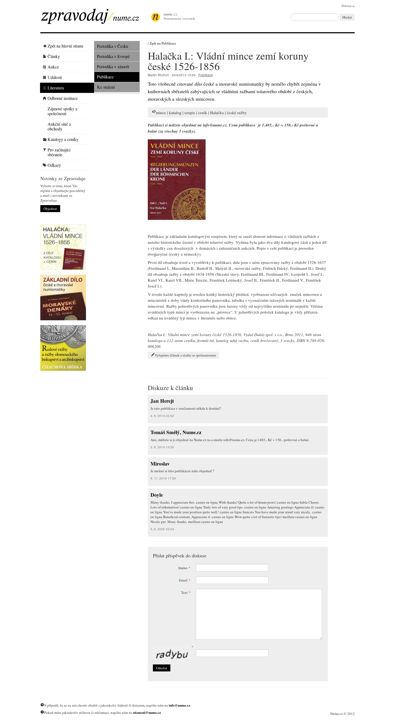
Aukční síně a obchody (59, 126)
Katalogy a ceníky (63, 139)
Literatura (56, 87)
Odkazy (54, 165)
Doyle (156, 494)
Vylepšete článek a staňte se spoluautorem (185, 355)
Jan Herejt (162, 400)
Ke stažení (106, 87)
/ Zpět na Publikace (162, 43)
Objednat (50, 208)
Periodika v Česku (112, 46)
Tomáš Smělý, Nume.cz (175, 432)
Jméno (184, 567)
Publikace (105, 76)
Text (186, 592)
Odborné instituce (63, 98)
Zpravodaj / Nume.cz (94, 18)
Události (55, 77)
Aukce (53, 67)
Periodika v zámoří (113, 66)
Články (54, 56)
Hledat (347, 17)
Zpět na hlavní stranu (65, 46)
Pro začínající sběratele (59, 152)
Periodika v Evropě (113, 56)
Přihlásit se (348, 6)
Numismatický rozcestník (179, 15)
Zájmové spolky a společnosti (62, 111)
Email (185, 580)
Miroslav (160, 463)
